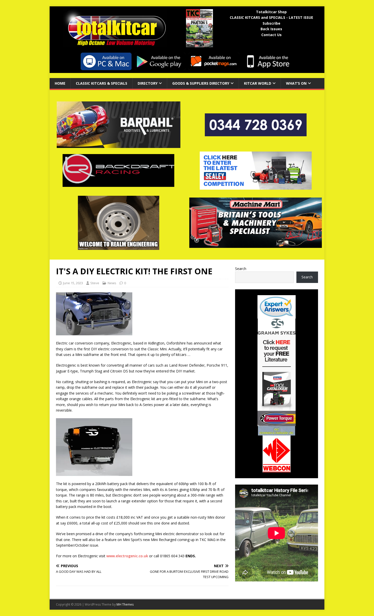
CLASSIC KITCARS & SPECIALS (101, 83)
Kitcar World (257, 83)
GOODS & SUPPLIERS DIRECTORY (200, 83)
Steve (94, 283)
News (112, 283)
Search (240, 268)
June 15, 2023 (73, 283)
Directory (147, 83)
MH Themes (125, 604)
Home (60, 83)
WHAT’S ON (296, 83)
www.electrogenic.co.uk (127, 555)
